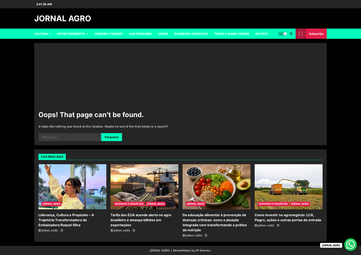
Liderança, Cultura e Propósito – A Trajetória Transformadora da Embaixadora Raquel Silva (66, 220)
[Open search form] (291, 34)
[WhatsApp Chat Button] (350, 244)
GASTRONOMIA (140, 33)
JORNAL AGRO (62, 18)
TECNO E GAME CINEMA (231, 33)
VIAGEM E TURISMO (108, 33)
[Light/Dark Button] (282, 34)
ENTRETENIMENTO (71, 33)
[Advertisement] (180, 78)
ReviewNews (182, 250)
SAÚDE (163, 33)
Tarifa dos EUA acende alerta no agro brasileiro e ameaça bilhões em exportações (141, 220)
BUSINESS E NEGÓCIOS (191, 33)
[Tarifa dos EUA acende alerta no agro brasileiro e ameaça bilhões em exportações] (144, 187)
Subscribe (316, 33)
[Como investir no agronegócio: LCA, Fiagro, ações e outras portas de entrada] (289, 187)
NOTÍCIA (261, 33)
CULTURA (41, 33)
